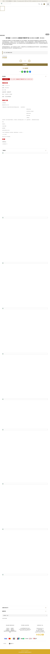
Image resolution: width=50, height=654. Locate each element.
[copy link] (30, 72)
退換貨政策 (12, 630)
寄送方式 (12, 629)
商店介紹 (7, 628)
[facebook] (25, 72)
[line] (22, 72)
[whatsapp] (27, 72)
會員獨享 (12, 628)
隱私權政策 (7, 630)
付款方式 (7, 629)
